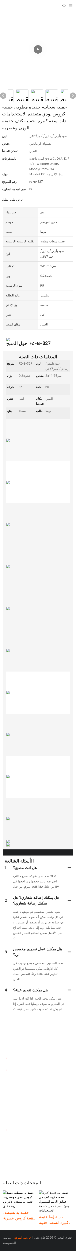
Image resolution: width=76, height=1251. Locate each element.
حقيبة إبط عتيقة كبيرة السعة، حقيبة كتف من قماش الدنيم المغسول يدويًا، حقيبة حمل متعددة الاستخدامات (56, 1219)
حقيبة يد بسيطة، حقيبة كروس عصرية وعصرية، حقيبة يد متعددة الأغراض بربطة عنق (19, 1215)
